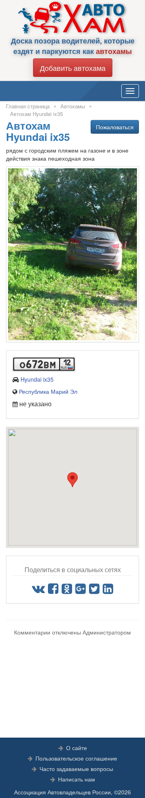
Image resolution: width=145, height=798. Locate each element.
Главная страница (28, 106)
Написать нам (76, 779)
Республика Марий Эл (48, 391)
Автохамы (72, 106)
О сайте (76, 748)
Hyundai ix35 (37, 379)
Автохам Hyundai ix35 (36, 114)
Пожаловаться (115, 127)
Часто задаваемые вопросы (76, 769)
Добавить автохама (73, 67)
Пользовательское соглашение (76, 758)
